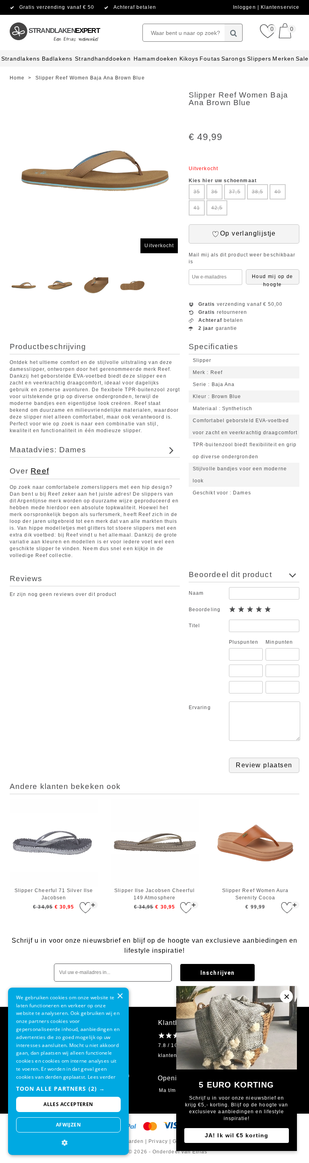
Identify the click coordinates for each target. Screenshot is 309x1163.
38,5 (257, 192)
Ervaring (200, 707)
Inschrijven (217, 973)
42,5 (216, 208)
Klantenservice (280, 7)
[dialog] (68, 1071)
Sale (302, 58)
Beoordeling (204, 609)
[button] (68, 1088)
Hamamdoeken (155, 58)
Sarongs (233, 58)
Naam (196, 593)
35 (197, 192)
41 (197, 208)
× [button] (120, 996)
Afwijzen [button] (68, 1124)
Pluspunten (243, 642)
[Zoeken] (234, 33)
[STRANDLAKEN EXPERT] (54, 18)
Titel (194, 625)
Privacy (158, 1141)
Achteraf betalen (134, 7)
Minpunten (279, 642)
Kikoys (188, 58)
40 (277, 192)
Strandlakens (20, 58)
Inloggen (245, 7)
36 (214, 192)
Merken (283, 58)
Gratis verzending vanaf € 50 (56, 7)
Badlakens (57, 58)
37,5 (234, 192)
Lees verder (101, 1077)
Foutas (210, 58)
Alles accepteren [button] (68, 1104)
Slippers (259, 58)
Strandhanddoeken (102, 58)
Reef (40, 471)
